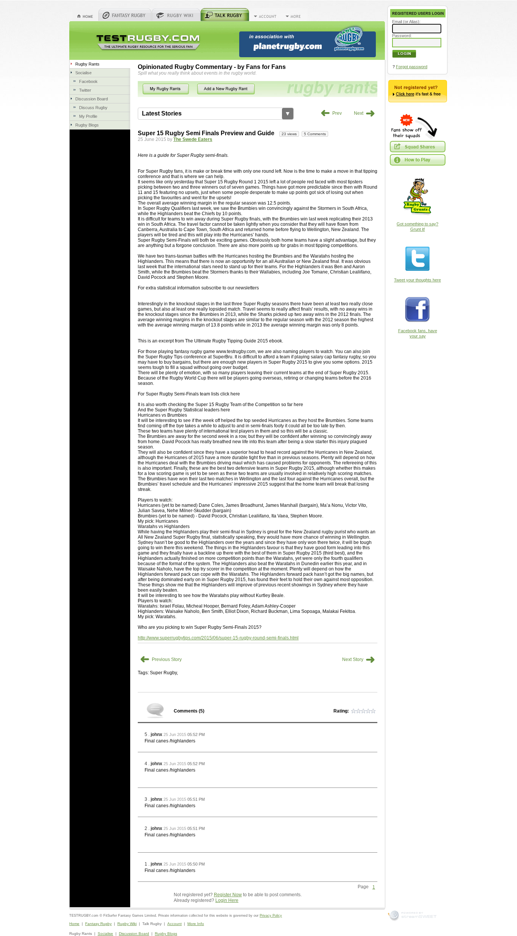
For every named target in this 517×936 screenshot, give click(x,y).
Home (74, 924)
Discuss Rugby (93, 107)
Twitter (85, 90)
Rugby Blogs (87, 125)
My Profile (88, 116)
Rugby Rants (87, 64)
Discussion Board (91, 99)
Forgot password (411, 66)
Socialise (83, 72)
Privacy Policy (271, 915)
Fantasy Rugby (98, 924)
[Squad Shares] (417, 146)
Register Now (228, 894)
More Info (195, 924)
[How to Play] (417, 160)
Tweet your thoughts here (417, 280)
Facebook (88, 81)
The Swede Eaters (192, 139)
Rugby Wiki (127, 924)
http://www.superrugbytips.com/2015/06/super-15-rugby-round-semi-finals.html (218, 638)
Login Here (226, 900)
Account (174, 924)
